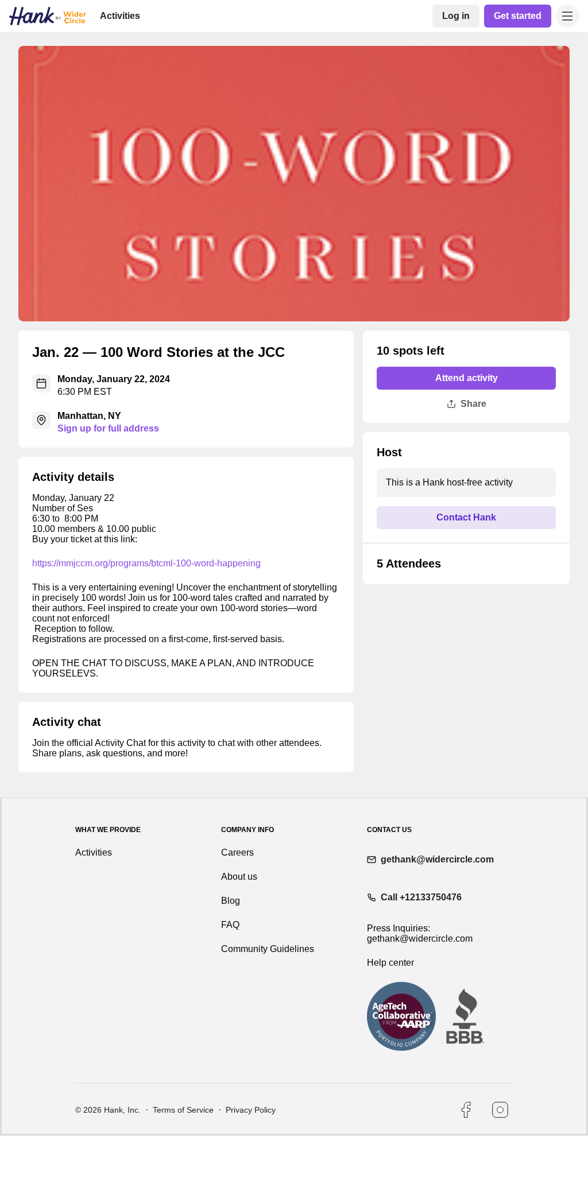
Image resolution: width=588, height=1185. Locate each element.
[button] (567, 16)
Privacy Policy (249, 1159)
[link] (458, 16)
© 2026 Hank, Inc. (108, 1159)
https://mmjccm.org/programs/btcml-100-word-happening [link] (150, 584)
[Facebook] (465, 1159)
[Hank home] (47, 16)
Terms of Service (182, 1159)
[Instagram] (500, 1159)
